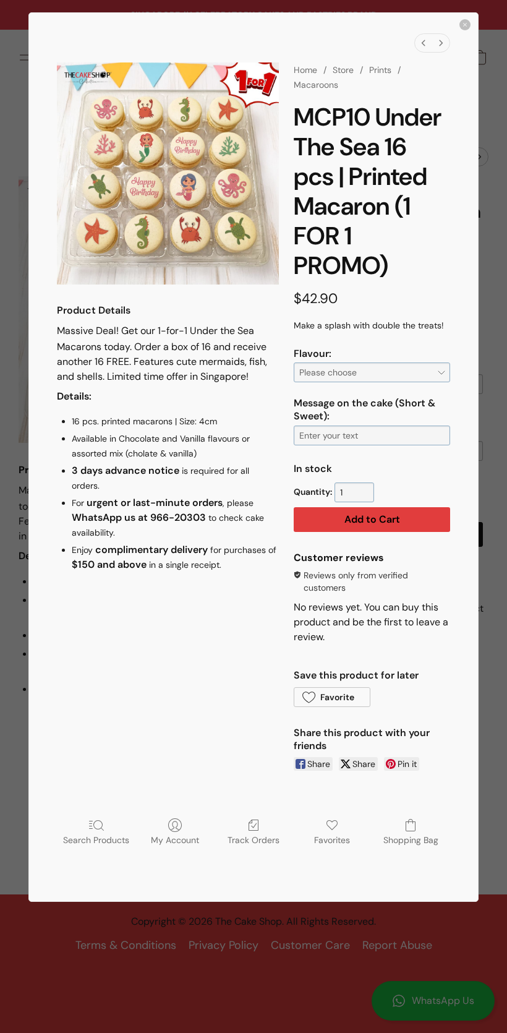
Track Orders (253, 840)
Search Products (96, 840)
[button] (332, 697)
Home (305, 69)
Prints (380, 69)
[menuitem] (423, 43)
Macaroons (316, 84)
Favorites (332, 840)
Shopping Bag (410, 840)
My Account (175, 840)
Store (343, 69)
